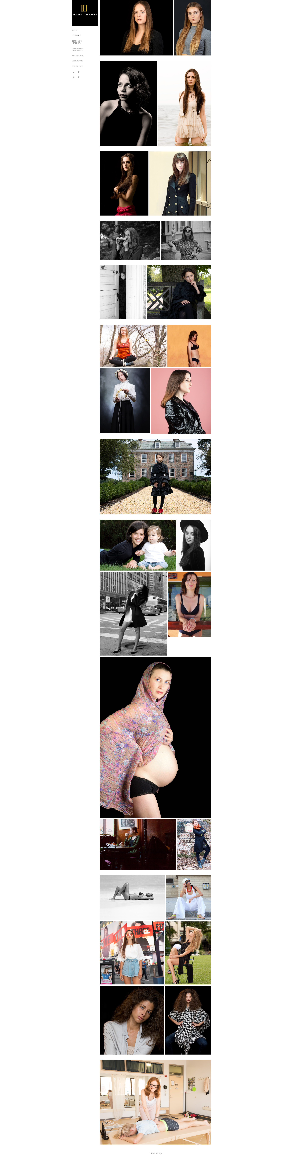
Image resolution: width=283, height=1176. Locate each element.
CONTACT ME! (77, 66)
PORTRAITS (76, 36)
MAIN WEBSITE (77, 61)
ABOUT (74, 30)
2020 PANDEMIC (78, 55)
